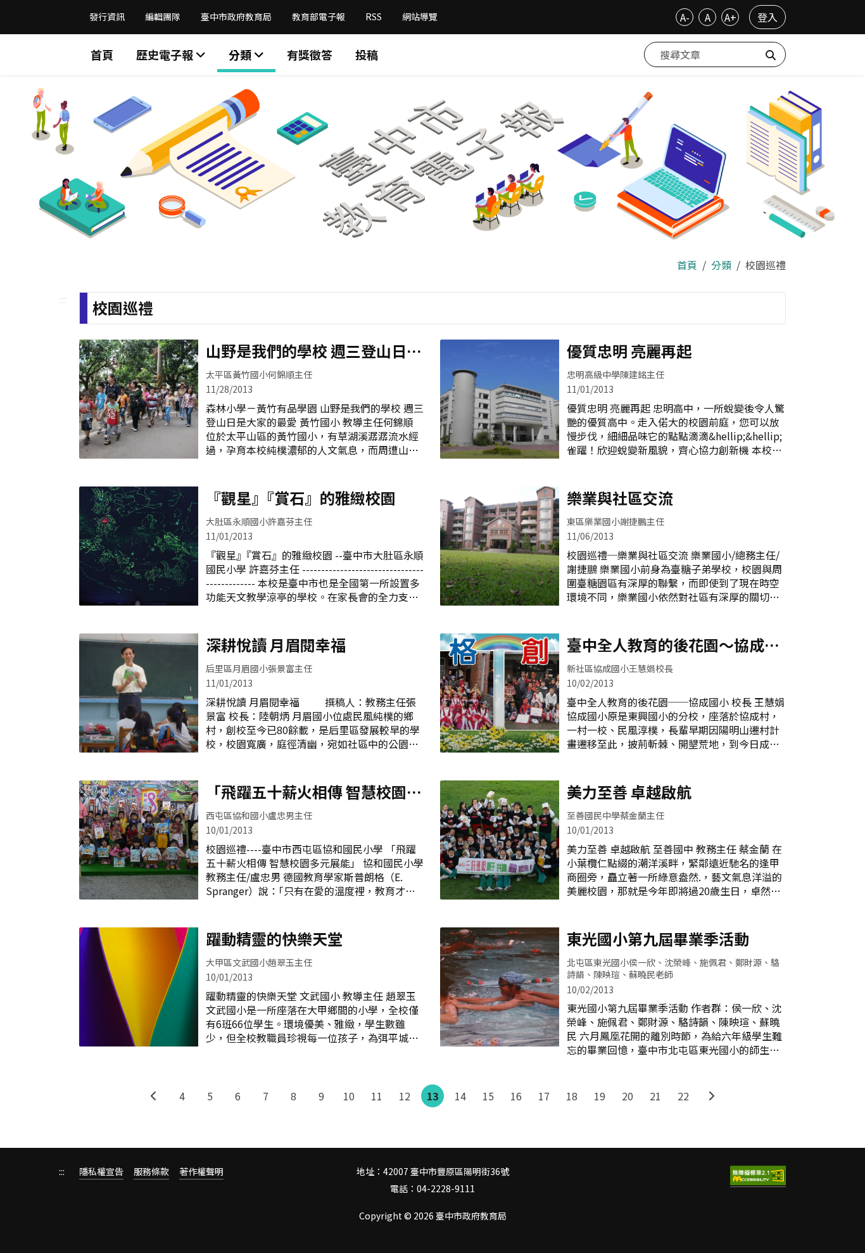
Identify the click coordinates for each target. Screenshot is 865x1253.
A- (685, 17)
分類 (721, 264)
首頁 (102, 54)
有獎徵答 (309, 54)
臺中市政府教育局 (236, 16)
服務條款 (151, 1172)
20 (627, 1096)
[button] (246, 55)
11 (376, 1096)
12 (404, 1096)
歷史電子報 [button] (166, 54)
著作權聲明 (201, 1172)
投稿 (366, 54)
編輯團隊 (162, 16)
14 (460, 1096)
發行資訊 (107, 16)
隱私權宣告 (101, 1172)
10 (349, 1096)
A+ (730, 17)
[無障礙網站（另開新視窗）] (758, 1176)
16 (516, 1096)
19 (599, 1096)
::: (62, 299)
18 (572, 1096)
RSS (373, 16)
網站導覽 (420, 16)
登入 (767, 17)
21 (655, 1096)
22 (683, 1096)
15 (488, 1096)
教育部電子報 (318, 16)
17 (544, 1096)
